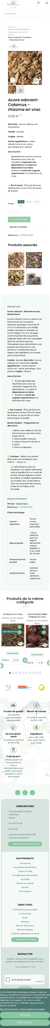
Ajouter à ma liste (18, 227)
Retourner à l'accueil (36, 33)
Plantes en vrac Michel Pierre (12, 619)
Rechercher (44, 14)
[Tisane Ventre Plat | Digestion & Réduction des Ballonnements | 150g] (16, 260)
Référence (12, 507)
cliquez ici (21, 462)
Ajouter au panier (19, 219)
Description (13, 306)
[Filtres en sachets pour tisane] (34, 278)
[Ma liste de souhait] (37, 4)
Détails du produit (17, 499)
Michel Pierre (22, 503)
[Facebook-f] (17, 792)
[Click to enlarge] (12, 80)
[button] (10, 68)
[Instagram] (32, 792)
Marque (11, 503)
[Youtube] (25, 792)
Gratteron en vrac (13, 614)
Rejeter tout (25, 1022)
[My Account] (41, 4)
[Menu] (4, 4)
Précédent (33, 33)
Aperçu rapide (20, 632)
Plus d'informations (9, 1009)
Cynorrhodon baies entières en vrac (37, 615)
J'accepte (25, 1015)
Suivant (40, 33)
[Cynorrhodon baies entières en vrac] (37, 636)
